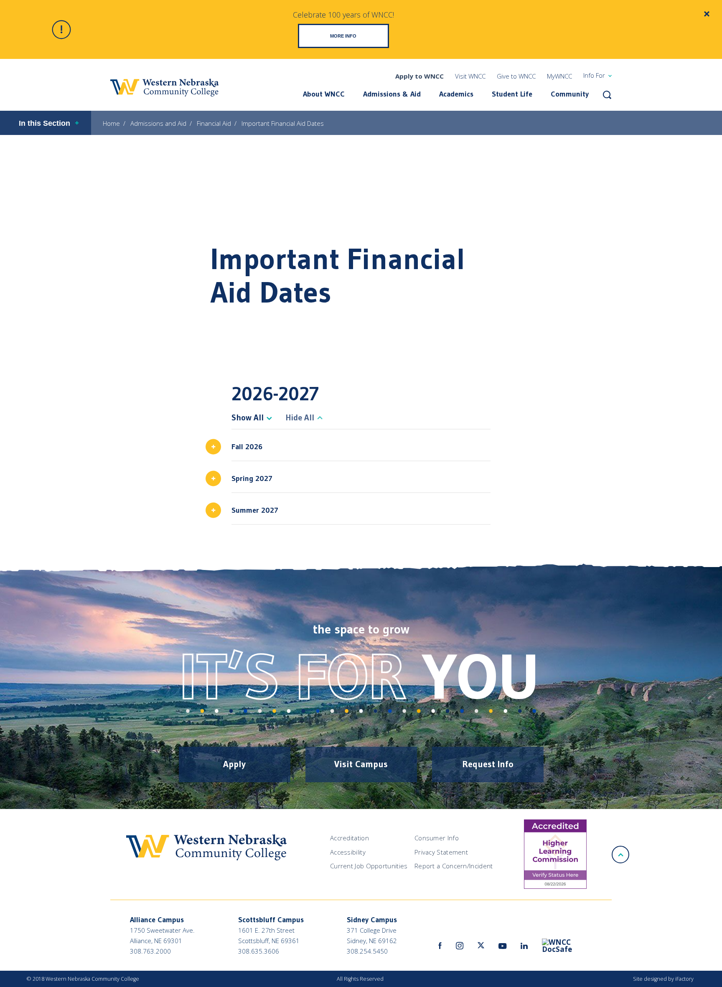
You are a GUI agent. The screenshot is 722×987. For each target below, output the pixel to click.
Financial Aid (214, 123)
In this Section (44, 123)
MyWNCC (559, 76)
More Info (343, 35)
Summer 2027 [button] (254, 510)
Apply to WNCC (419, 76)
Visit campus (361, 764)
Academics (456, 94)
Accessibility (348, 852)
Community (570, 94)
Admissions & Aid (392, 94)
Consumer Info (436, 838)
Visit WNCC (470, 76)
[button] (607, 94)
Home (111, 123)
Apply (234, 764)
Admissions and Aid (158, 123)
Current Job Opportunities (369, 866)
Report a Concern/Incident (453, 866)
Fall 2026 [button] (246, 446)
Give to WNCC (516, 76)
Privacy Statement (441, 852)
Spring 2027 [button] (251, 478)
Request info (488, 764)
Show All (247, 417)
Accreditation (349, 838)
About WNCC (324, 94)
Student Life (512, 94)
